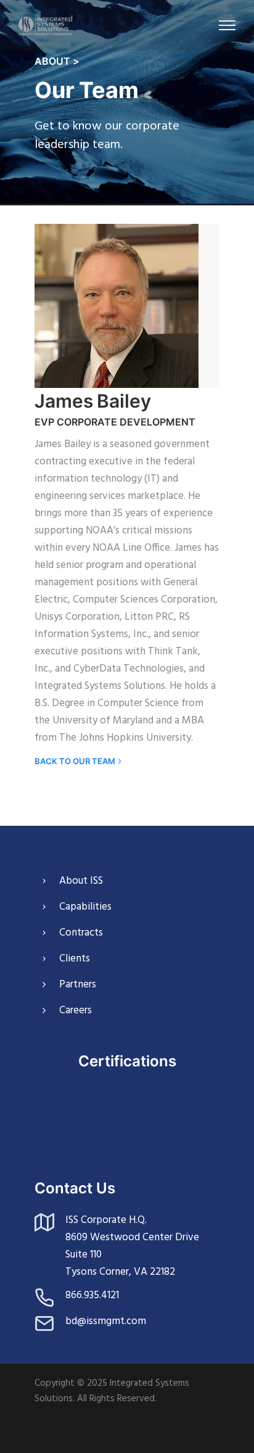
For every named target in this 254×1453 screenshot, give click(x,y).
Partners (77, 984)
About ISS (81, 881)
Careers (75, 1010)
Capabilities (85, 907)
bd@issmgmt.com (105, 1321)
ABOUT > (57, 61)
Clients (74, 958)
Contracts (81, 932)
